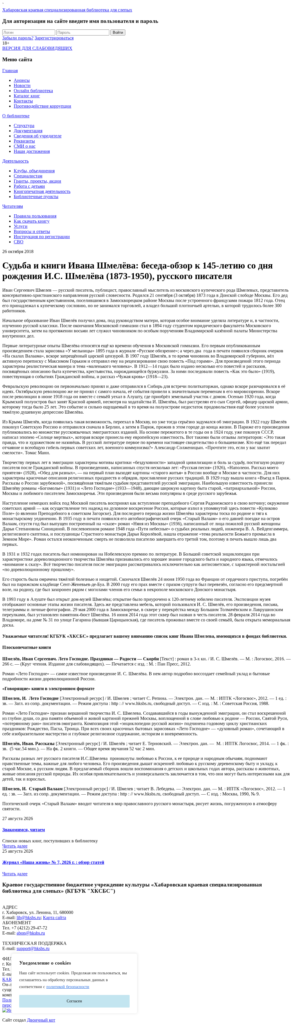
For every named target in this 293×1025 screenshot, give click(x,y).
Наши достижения (32, 151)
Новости (22, 85)
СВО (18, 241)
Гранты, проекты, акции (37, 181)
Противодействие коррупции (42, 106)
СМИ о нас (24, 146)
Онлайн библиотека (33, 90)
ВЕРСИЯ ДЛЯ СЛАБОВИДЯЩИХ (37, 48)
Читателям (12, 206)
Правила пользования (35, 216)
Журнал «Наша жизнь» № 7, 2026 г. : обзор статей (53, 862)
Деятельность (15, 161)
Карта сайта (54, 917)
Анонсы (22, 80)
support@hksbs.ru (33, 948)
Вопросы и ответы (32, 231)
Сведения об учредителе (38, 135)
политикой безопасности (67, 987)
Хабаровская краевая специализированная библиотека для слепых (67, 9)
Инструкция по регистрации (42, 236)
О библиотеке (15, 115)
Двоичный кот (41, 1020)
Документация (28, 130)
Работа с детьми (29, 186)
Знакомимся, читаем (23, 829)
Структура (24, 125)
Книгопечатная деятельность (42, 191)
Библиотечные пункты (36, 196)
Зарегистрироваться (54, 37)
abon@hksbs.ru (31, 933)
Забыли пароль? (17, 37)
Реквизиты (24, 141)
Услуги (20, 226)
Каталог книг (27, 95)
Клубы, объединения (34, 170)
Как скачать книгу (32, 221)
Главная (10, 70)
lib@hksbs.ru (29, 917)
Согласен (74, 1001)
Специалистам (28, 175)
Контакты (23, 100)
